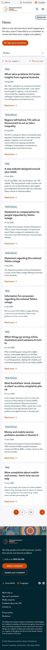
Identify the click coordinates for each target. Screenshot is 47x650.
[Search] (37, 9)
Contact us (6, 607)
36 (31, 512)
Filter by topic (37, 61)
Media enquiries (8, 600)
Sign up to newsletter (16, 43)
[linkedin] (43, 583)
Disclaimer (6, 616)
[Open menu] (42, 9)
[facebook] (39, 583)
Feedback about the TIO (12, 603)
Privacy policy (7, 613)
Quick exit (41, 17)
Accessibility (27, 2)
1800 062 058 (18, 559)
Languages (24, 583)
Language (41, 2)
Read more (23, 105)
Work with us (7, 593)
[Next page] (42, 512)
